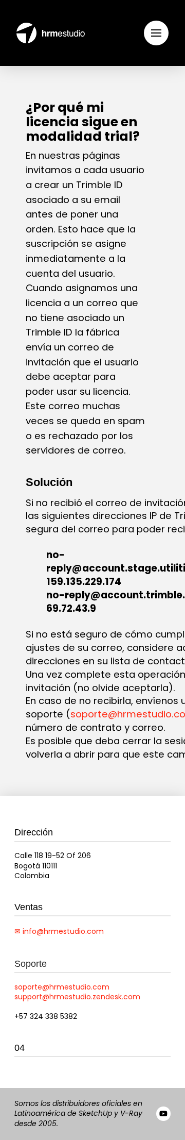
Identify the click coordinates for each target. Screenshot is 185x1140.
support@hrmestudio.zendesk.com (77, 997)
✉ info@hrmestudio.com (59, 931)
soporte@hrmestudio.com (61, 987)
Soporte (30, 964)
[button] (156, 33)
